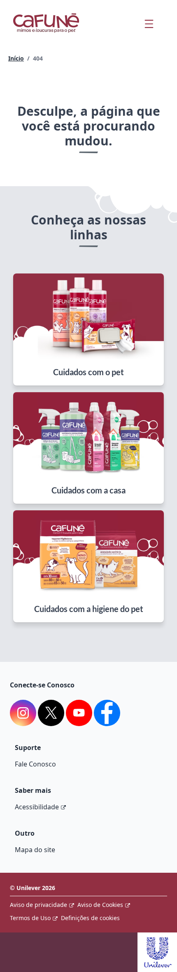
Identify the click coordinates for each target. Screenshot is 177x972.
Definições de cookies (90, 918)
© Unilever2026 (32, 888)
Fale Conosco (35, 764)
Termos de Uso (30, 918)
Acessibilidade (37, 806)
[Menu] (149, 23)
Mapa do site (35, 849)
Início (16, 58)
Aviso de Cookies (100, 905)
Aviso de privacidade (38, 905)
